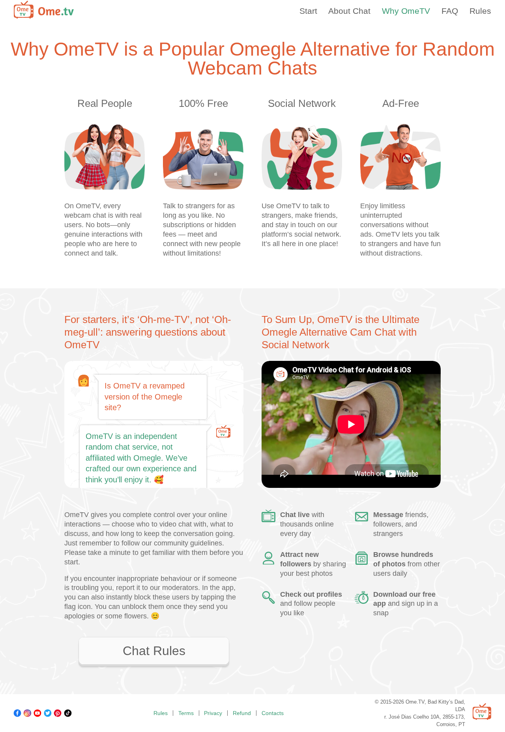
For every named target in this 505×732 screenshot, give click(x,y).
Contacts (273, 713)
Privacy (213, 713)
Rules (160, 713)
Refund (242, 713)
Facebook (17, 713)
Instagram (27, 713)
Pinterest (57, 713)
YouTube (37, 713)
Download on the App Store (397, 652)
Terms (186, 713)
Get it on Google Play (305, 652)
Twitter (47, 713)
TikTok (68, 713)
